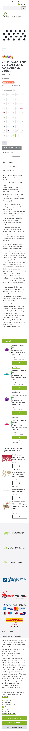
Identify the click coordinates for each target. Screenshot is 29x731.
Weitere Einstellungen (9, 713)
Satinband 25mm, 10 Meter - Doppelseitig (19, 350)
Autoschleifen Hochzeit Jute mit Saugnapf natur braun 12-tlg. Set (18, 473)
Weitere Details (9, 170)
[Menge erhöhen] (8, 143)
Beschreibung (8, 162)
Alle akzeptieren (14, 718)
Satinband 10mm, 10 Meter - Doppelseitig (19, 375)
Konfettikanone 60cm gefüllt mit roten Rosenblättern (19, 457)
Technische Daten (10, 166)
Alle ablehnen (14, 722)
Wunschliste (10, 152)
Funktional (8, 711)
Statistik (7, 702)
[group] (7, 473)
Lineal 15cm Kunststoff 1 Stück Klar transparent (18, 489)
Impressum (6, 690)
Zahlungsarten (8, 632)
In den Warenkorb (13, 147)
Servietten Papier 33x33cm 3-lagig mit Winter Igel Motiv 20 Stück (19, 505)
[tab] (8, 163)
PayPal (7, 709)
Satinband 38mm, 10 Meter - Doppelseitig (19, 400)
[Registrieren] (19, 1)
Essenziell (8, 700)
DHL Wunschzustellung (13, 707)
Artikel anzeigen (19, 437)
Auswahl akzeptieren (14, 727)
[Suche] (24, 8)
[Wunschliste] (24, 1)
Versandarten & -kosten (11, 636)
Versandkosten (16, 155)
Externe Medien (10, 704)
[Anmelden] (13, 1)
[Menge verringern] (11, 143)
